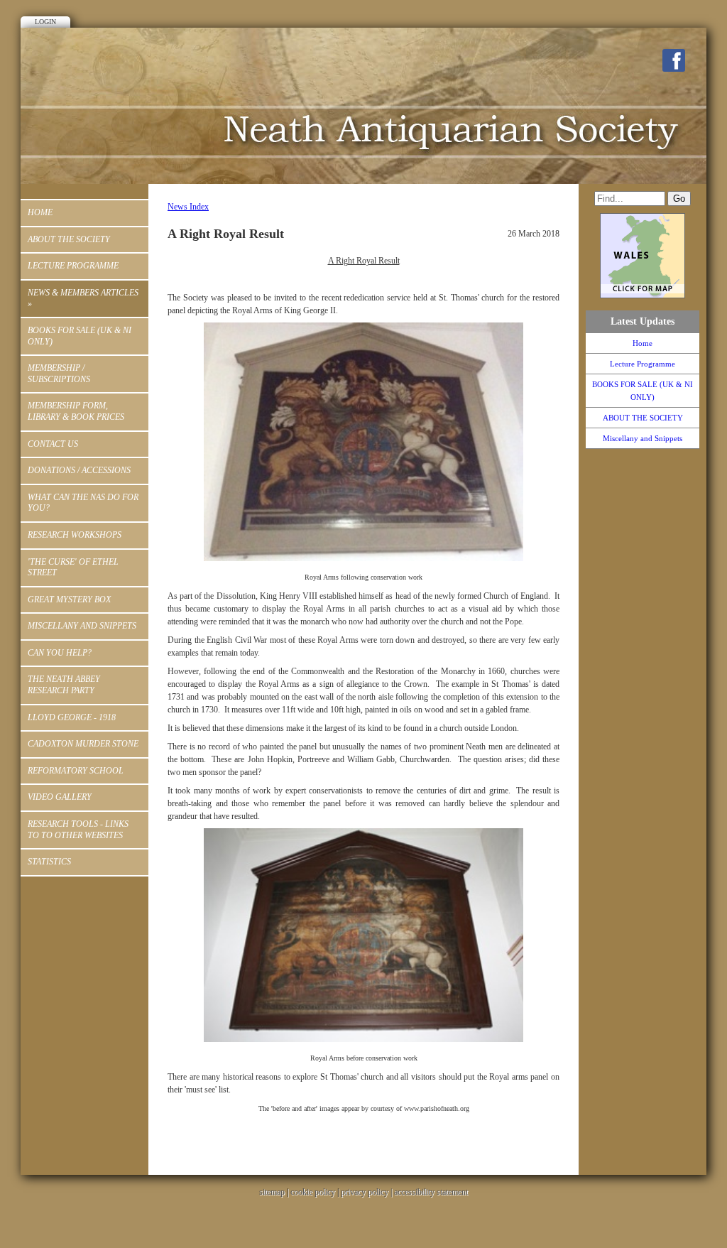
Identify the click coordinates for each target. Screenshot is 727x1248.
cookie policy (312, 1192)
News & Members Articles (83, 298)
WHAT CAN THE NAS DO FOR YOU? (83, 503)
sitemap (272, 1192)
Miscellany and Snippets (82, 626)
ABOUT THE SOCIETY (69, 239)
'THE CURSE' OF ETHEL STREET (73, 567)
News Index (188, 207)
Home (40, 212)
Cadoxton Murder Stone (83, 744)
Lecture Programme (73, 266)
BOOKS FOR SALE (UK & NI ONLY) (79, 336)
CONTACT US (53, 444)
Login (45, 22)
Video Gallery (60, 797)
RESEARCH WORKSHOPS (74, 535)
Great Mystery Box (69, 599)
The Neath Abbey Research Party (64, 684)
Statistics (49, 862)
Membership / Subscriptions (59, 373)
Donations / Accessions (79, 470)
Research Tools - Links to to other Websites (78, 829)
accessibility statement (431, 1192)
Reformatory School (76, 771)
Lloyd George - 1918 (72, 717)
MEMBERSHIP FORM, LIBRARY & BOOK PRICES (76, 411)
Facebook (673, 60)
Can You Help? (60, 653)
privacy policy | (367, 1192)
